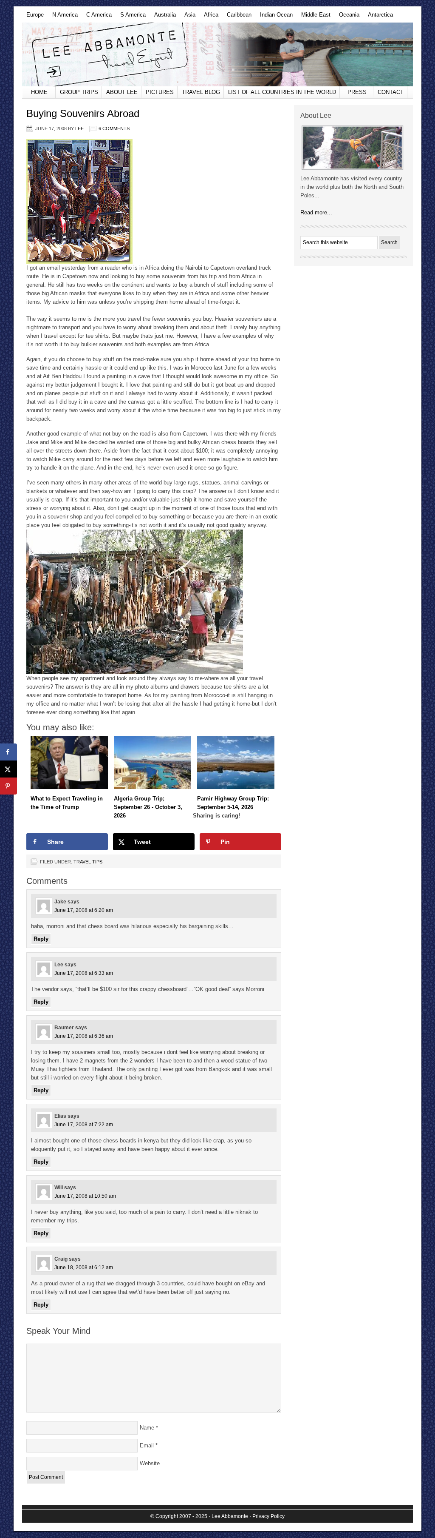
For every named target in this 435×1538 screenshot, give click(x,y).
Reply (41, 939)
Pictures (160, 92)
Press (357, 92)
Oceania (347, 17)
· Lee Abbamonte (228, 1516)
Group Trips (79, 92)
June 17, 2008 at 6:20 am (83, 910)
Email (147, 1445)
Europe (33, 17)
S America (131, 17)
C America (97, 17)
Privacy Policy (268, 1516)
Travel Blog (201, 92)
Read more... (316, 212)
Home (39, 92)
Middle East (313, 17)
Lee (79, 128)
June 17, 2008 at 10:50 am (85, 1196)
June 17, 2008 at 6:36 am (83, 1036)
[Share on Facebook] (8, 751)
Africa (209, 17)
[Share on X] (8, 769)
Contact (391, 92)
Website (150, 1463)
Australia (163, 17)
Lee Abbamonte (217, 54)
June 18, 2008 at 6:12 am (83, 1267)
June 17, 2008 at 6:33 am (83, 973)
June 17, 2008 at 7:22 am (83, 1125)
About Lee (122, 92)
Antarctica (378, 17)
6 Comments (114, 128)
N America (63, 17)
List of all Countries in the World (282, 92)
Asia (187, 17)
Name (147, 1427)
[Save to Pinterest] (8, 786)
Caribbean (237, 17)
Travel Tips (87, 861)
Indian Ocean (274, 17)
